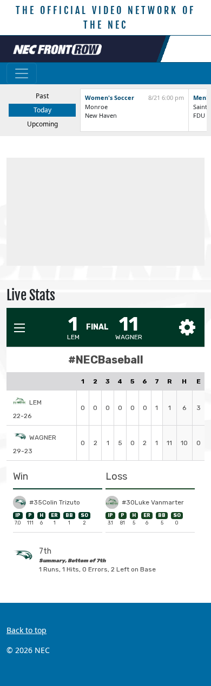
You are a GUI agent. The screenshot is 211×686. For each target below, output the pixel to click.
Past (42, 95)
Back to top (26, 630)
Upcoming (42, 124)
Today (42, 110)
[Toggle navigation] (21, 73)
